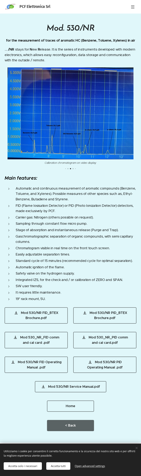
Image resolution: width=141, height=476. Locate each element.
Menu (132, 6)
